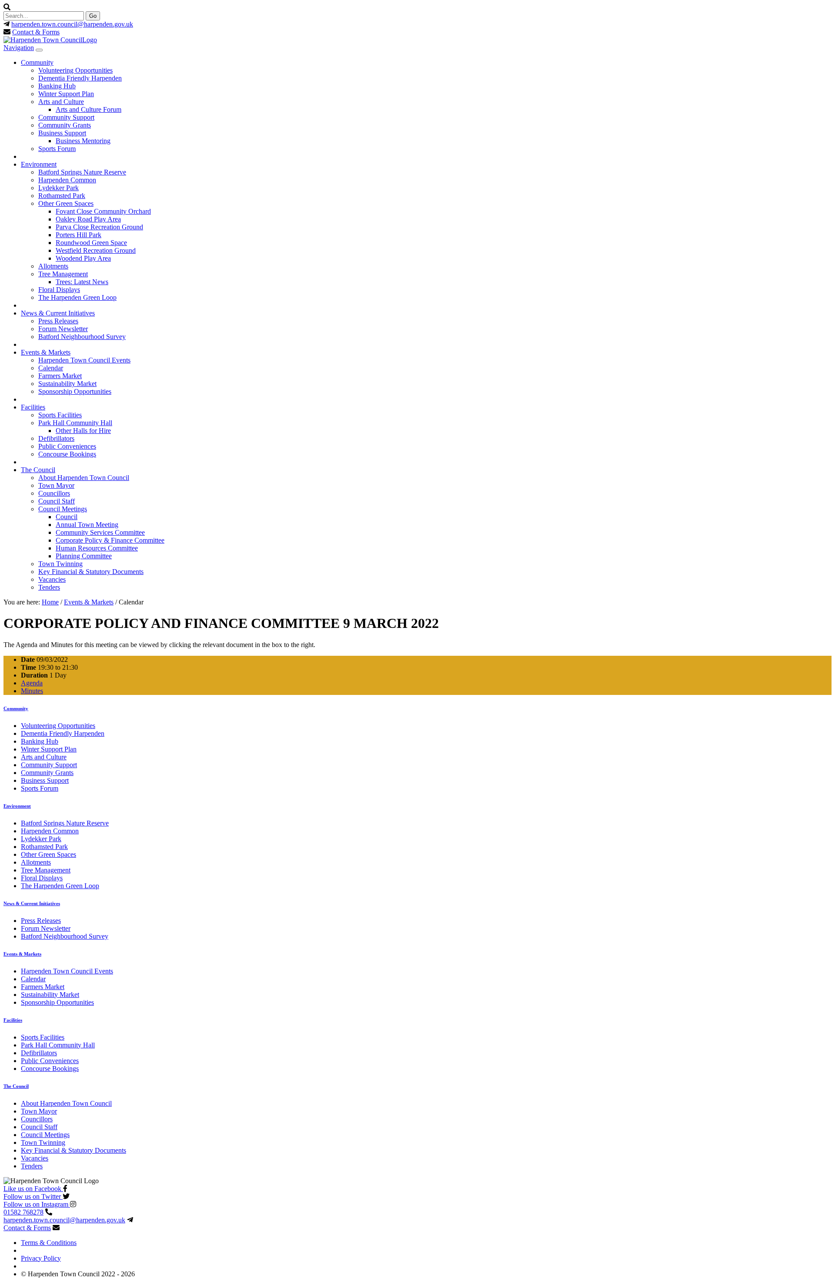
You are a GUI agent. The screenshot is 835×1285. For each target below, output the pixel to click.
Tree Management (63, 274)
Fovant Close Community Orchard (103, 211)
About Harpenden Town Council (83, 477)
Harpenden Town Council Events (84, 360)
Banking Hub (57, 86)
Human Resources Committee (97, 548)
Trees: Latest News (82, 281)
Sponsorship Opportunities (74, 391)
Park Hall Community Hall (75, 422)
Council (66, 516)
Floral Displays (59, 289)
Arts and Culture (61, 101)
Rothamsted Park (61, 195)
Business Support (62, 133)
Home (50, 602)
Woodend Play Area (83, 258)
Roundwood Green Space (91, 242)
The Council (38, 469)
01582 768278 (23, 1212)
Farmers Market (60, 375)
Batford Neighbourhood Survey (82, 336)
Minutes (32, 691)
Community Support (66, 117)
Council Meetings (62, 509)
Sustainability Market (67, 383)
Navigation (18, 47)
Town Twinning (60, 563)
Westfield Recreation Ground (96, 250)
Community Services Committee (100, 532)
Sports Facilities (60, 415)
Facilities (33, 407)
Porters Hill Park (78, 234)
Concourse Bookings (67, 454)
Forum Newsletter (63, 328)
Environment (39, 164)
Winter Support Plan (66, 93)
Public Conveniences (67, 446)
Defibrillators (56, 438)
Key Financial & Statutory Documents (91, 571)
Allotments (53, 266)
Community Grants (64, 125)
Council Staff (56, 501)
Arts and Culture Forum (88, 109)
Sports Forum (57, 148)
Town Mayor (56, 485)
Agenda (32, 683)
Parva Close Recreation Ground (99, 227)
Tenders (49, 587)
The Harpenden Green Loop (77, 297)
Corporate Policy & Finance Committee (110, 540)
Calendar (50, 368)
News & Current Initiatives (58, 313)
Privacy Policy (41, 1258)
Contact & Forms (36, 32)
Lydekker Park (58, 187)
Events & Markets (45, 352)
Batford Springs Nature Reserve (82, 172)
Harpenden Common (67, 180)
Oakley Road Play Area (88, 219)
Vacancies (52, 579)
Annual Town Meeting (87, 524)
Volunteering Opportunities (75, 70)
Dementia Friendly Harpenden (80, 78)
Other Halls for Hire (83, 430)
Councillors (54, 493)
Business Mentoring (83, 140)
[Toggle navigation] (39, 50)
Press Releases (58, 321)
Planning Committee (84, 556)
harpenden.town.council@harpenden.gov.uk (72, 24)
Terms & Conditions (49, 1242)
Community (37, 62)
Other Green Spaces (66, 203)
